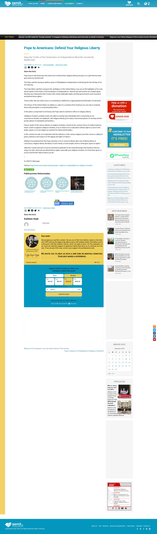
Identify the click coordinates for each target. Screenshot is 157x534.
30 (116, 369)
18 (122, 362)
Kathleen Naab (48, 65)
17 (119, 362)
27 (129, 366)
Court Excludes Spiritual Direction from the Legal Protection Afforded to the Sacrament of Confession (119, 176)
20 (129, 362)
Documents (69, 3)
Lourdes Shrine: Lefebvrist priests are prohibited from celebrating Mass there (122, 230)
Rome (43, 3)
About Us (94, 526)
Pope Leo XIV (33, 3)
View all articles (29, 230)
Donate (79, 3)
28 (109, 369)
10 (119, 359)
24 (119, 366)
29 (112, 369)
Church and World (54, 3)
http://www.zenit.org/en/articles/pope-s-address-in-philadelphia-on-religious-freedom (61, 165)
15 (112, 362)
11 (122, 359)
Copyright (139, 526)
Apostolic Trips (61, 65)
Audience (105, 526)
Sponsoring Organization (117, 526)
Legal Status (131, 526)
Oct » (113, 373)
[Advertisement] (78, 21)
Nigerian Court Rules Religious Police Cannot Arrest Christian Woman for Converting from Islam (115, 37)
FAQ (100, 526)
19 (126, 362)
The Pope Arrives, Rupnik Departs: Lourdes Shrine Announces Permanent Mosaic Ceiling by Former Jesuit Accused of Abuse (122, 218)
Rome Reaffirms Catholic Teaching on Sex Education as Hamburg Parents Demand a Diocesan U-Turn (123, 268)
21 (109, 366)
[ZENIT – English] (16, 3)
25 (122, 366)
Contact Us (146, 526)
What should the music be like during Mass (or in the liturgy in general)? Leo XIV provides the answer (122, 256)
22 (112, 366)
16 (116, 362)
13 (129, 359)
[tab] (113, 484)
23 (116, 366)
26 (126, 366)
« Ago (109, 373)
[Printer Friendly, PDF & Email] (29, 169)
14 (109, 362)
